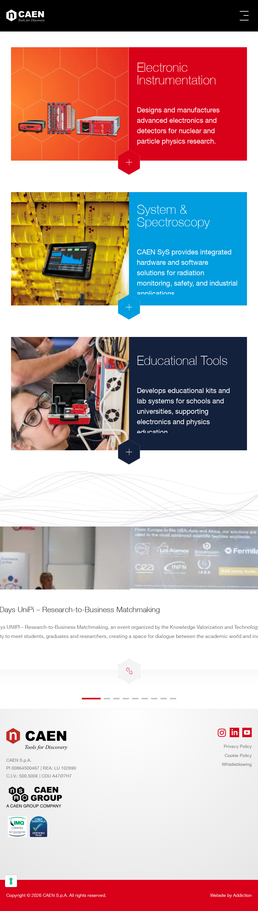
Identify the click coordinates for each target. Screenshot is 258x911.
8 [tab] (163, 698)
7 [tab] (154, 698)
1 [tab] (91, 698)
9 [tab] (173, 698)
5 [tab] (135, 698)
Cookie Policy (238, 756)
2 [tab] (107, 698)
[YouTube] (247, 732)
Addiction (242, 895)
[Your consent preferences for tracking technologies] (11, 881)
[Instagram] (222, 732)
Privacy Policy (238, 746)
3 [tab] (116, 698)
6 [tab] (145, 698)
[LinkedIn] (234, 732)
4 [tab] (126, 698)
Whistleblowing (237, 764)
